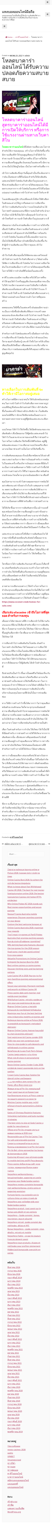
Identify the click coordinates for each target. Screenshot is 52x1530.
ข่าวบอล (11, 1466)
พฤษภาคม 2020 (14, 1411)
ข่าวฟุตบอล (12, 1470)
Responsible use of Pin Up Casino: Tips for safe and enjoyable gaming (24, 1138)
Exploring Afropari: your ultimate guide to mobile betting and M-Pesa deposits (25, 1159)
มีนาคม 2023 (13, 1294)
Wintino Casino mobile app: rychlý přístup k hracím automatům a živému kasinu (24, 1105)
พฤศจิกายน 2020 (15, 1390)
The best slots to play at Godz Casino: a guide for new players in (25, 1125)
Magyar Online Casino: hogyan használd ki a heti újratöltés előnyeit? (25, 1032)
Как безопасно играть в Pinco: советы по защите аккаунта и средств (25, 1097)
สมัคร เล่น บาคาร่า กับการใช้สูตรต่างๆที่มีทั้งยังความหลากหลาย (15, 843)
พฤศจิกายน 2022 (15, 1308)
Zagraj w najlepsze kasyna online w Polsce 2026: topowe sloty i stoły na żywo (23, 873)
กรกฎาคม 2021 (14, 1363)
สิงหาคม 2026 (13, 1267)
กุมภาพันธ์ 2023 (14, 1298)
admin (27, 55)
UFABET (11, 1456)
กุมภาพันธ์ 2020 (14, 1421)
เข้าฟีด (10, 1505)
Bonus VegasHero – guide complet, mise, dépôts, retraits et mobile (25, 1231)
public (10, 1453)
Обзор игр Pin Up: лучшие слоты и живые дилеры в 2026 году (23, 1131)
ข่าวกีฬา (11, 1463)
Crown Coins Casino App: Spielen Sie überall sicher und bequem (23, 1077)
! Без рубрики (13, 1446)
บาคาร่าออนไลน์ (15, 1477)
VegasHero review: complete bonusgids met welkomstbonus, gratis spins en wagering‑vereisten (25, 1188)
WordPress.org (14, 1512)
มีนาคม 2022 (13, 1335)
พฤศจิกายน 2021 (15, 1349)
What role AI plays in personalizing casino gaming (23, 1059)
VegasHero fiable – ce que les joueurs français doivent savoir (24, 1238)
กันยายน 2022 (13, 1315)
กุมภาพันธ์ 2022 (14, 1339)
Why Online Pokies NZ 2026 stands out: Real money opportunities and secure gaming (25, 907)
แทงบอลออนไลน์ (15, 1487)
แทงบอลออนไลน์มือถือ (18, 12)
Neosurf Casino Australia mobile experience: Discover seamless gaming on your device (24, 917)
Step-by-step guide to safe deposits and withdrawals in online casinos (25, 1046)
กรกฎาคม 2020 (14, 1404)
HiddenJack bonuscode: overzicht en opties (23, 1251)
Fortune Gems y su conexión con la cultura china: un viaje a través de (23, 1196)
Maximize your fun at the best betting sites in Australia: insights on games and (25, 1015)
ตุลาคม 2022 (13, 1311)
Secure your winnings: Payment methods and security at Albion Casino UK (25, 988)
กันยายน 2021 (13, 1356)
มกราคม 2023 (13, 1301)
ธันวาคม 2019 (13, 1428)
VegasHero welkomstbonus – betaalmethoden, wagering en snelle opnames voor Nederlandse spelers (24, 1177)
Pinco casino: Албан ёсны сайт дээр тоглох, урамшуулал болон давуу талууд (23, 1167)
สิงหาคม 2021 (13, 1359)
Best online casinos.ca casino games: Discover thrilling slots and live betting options (25, 969)
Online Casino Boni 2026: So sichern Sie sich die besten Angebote (25, 881)
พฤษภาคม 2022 (14, 1329)
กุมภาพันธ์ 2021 (14, 1380)
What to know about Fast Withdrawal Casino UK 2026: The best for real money (25, 888)
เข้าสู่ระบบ (12, 1501)
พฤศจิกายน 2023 (15, 1288)
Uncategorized (14, 1459)
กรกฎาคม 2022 (14, 1322)
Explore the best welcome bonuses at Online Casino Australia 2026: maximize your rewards (25, 927)
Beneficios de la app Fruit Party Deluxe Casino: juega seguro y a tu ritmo (24, 1053)
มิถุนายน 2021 (13, 1366)
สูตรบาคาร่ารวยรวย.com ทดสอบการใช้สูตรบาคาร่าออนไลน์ (39, 843)
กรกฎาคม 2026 (14, 1270)
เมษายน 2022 (13, 1332)
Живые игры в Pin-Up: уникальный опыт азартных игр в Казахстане (23, 1090)
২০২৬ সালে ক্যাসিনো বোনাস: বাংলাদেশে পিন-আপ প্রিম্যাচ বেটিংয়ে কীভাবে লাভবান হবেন (23, 1083)
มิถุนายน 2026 (13, 1274)
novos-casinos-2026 (16, 1449)
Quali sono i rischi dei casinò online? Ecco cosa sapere (23, 953)
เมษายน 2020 (13, 1414)
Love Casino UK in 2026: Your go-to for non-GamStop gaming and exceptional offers (25, 979)
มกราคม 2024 (13, 1281)
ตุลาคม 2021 (13, 1353)
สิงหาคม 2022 (13, 1318)
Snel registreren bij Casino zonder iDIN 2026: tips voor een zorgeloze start (25, 1039)
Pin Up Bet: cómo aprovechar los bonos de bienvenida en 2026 (25, 1152)
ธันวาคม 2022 (13, 1305)
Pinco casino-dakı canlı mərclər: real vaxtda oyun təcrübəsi (23, 994)
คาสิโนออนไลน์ (16, 837)
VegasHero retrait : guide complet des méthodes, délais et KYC (24, 1224)
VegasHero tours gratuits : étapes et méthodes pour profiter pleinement (23, 1244)
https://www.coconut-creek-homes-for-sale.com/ (21, 603)
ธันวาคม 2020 (13, 1387)
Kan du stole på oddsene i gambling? (24, 941)
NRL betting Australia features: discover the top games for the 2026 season (25, 946)
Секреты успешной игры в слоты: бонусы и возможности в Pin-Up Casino (25, 1145)
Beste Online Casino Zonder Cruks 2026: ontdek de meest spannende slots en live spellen (26, 1068)
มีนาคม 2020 (13, 1418)
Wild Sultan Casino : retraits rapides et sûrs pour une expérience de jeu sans (24, 1001)
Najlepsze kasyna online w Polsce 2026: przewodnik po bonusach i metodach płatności (25, 1023)
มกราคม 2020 (13, 1424)
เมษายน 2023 (13, 1291)
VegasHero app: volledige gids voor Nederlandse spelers (23, 1203)
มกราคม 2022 (13, 1342)
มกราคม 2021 (13, 1383)
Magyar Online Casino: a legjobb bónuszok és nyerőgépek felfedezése (24, 1008)
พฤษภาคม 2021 (14, 1370)
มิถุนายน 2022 (13, 1325)
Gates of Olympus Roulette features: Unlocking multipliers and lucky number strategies (25, 1116)
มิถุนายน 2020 (13, 1407)
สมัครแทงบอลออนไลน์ (18, 1480)
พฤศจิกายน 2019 (15, 1431)
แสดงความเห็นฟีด (15, 1508)
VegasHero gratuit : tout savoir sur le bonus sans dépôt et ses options (24, 1210)
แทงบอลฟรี (12, 1483)
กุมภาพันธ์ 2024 (14, 1277)
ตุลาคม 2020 (13, 1394)
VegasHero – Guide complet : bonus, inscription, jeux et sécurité (23, 1217)
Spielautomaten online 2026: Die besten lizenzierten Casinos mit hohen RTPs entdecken (25, 897)
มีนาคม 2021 (13, 1377)
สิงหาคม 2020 (13, 1401)
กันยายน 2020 (13, 1397)
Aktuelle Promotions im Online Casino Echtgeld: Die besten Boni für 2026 (25, 960)
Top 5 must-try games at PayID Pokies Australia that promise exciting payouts (25, 936)
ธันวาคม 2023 (13, 1284)
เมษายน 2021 (13, 1373)
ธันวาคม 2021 (13, 1346)
